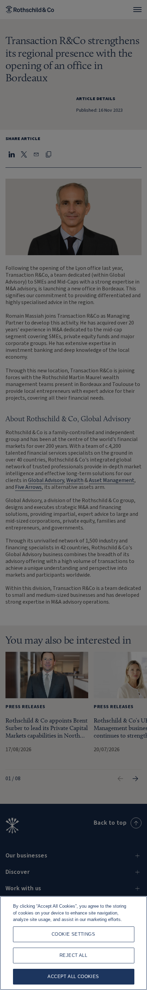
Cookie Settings (73, 934)
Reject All (73, 955)
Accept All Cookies (73, 976)
